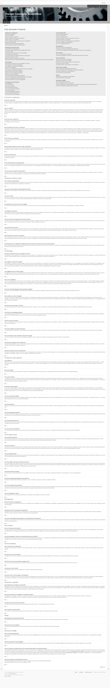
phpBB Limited (37, 634)
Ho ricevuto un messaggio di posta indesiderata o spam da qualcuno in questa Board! (73, 50)
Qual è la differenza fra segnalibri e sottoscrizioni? (66, 68)
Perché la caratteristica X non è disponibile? (65, 83)
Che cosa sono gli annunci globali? (12, 88)
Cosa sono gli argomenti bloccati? (12, 92)
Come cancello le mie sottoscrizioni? (63, 72)
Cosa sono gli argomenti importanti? (12, 91)
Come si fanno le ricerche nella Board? (64, 59)
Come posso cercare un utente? (62, 63)
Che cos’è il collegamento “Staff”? (63, 43)
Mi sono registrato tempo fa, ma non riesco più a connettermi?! (17, 40)
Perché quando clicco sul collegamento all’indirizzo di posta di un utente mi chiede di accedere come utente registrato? (29, 59)
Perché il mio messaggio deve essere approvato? (15, 78)
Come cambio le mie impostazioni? (12, 48)
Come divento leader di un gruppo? (63, 39)
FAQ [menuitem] (4, 22)
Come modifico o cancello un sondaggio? (13, 70)
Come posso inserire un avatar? (11, 56)
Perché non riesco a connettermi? (12, 39)
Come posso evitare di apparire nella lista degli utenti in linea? (18, 50)
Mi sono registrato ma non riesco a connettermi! (14, 38)
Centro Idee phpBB (59, 643)
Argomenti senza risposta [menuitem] (93, 6)
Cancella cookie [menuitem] (88, 672)
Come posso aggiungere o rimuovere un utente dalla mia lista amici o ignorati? (72, 55)
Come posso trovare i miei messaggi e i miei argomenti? (67, 64)
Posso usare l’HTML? (9, 84)
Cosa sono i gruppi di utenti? (62, 36)
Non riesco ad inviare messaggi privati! (64, 47)
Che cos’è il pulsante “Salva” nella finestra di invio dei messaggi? (18, 76)
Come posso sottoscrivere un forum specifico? (65, 71)
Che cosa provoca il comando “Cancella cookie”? (15, 45)
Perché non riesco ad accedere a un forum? (14, 71)
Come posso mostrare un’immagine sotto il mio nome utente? (17, 55)
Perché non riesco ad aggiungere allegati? (14, 72)
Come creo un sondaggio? (10, 67)
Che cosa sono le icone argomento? (12, 94)
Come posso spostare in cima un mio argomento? (15, 79)
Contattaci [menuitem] (81, 672)
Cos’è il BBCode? (8, 83)
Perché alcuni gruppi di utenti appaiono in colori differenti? (68, 40)
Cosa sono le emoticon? (10, 86)
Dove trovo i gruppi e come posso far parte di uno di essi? (67, 38)
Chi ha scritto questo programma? (63, 81)
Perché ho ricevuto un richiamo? (11, 74)
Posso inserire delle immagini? (11, 87)
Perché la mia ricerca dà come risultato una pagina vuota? (68, 62)
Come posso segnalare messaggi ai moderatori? (15, 75)
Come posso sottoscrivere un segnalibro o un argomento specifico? (69, 69)
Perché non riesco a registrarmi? (11, 36)
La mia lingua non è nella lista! (11, 54)
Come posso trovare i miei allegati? (63, 77)
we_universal (8, 674)
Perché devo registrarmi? (10, 34)
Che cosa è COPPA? (9, 35)
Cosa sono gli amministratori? (62, 34)
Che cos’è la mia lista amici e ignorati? (64, 54)
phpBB (10, 672)
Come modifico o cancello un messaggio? (13, 64)
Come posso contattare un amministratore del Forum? (67, 85)
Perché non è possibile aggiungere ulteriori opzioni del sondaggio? (19, 68)
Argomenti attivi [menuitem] (103, 6)
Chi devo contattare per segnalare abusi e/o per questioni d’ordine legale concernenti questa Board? (76, 84)
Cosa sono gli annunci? (10, 90)
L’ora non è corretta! (9, 51)
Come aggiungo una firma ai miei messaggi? (14, 66)
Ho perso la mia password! (10, 42)
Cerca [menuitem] (8, 22)
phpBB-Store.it (13, 673)
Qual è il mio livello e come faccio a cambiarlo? (14, 58)
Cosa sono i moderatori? (61, 35)
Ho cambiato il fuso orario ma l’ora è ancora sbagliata (16, 52)
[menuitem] (5, 676)
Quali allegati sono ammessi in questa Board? (65, 76)
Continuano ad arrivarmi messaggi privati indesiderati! (67, 48)
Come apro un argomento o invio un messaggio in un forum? (17, 63)
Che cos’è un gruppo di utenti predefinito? (64, 42)
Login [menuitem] (104, 3)
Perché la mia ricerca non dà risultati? (63, 60)
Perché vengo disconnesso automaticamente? (14, 43)
